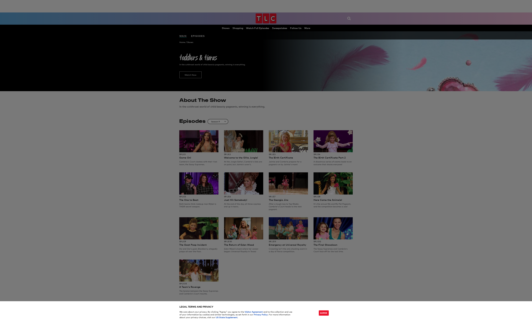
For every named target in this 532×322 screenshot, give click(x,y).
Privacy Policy (261, 314)
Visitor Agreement (254, 311)
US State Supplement (226, 317)
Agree (323, 312)
